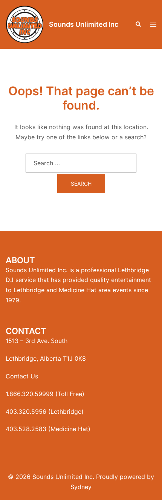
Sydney (81, 487)
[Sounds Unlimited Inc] (24, 24)
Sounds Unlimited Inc (83, 24)
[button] (138, 24)
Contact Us (22, 376)
